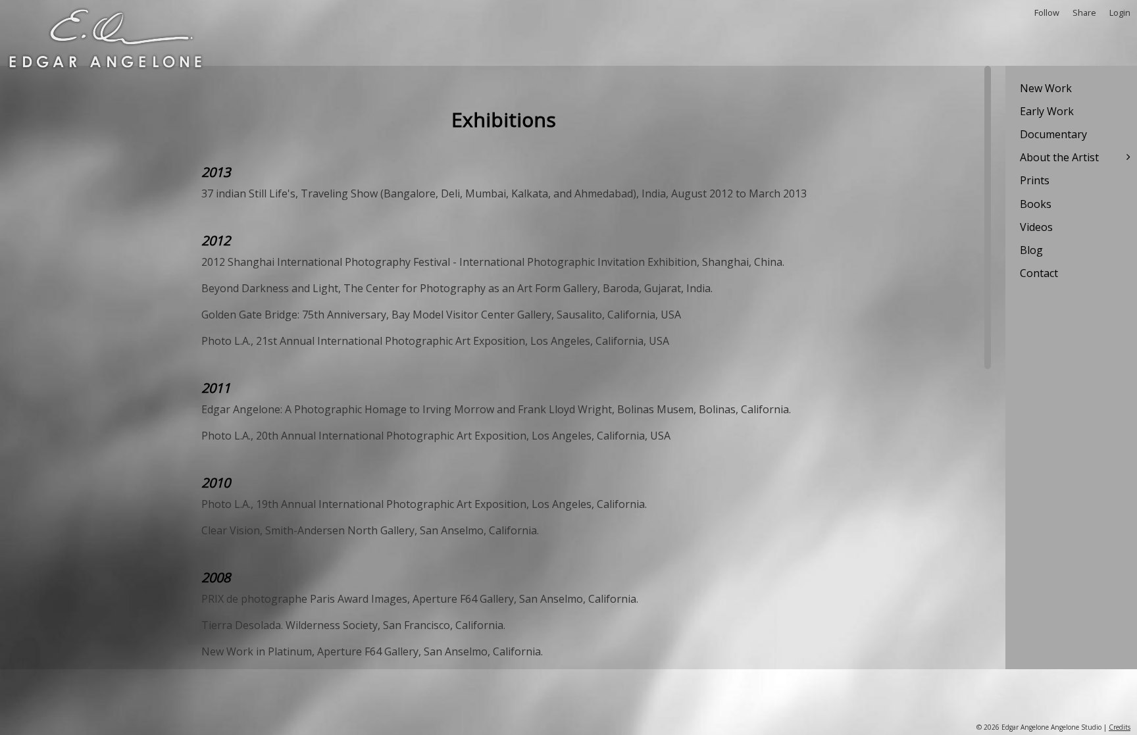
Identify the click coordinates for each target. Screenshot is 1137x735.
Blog (1031, 250)
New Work (1046, 88)
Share (1084, 12)
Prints (1034, 180)
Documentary (1053, 134)
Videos (1036, 227)
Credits (1119, 727)
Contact (1039, 273)
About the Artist (1059, 157)
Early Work (1047, 111)
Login (1119, 12)
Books (1035, 204)
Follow (1046, 12)
